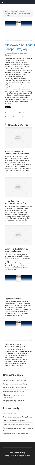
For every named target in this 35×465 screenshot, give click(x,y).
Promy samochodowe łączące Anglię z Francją (17, 417)
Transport (22, 12)
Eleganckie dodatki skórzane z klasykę (15, 380)
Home (6, 12)
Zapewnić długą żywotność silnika (13, 391)
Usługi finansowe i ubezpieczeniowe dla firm (15, 202)
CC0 (17, 458)
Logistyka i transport (13, 298)
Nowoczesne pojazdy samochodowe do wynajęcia (17, 152)
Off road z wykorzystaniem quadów (14, 421)
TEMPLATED (14, 456)
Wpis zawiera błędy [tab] (11, 117)
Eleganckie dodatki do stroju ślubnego (15, 387)
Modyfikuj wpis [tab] (24, 117)
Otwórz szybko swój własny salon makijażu (16, 424)
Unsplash (27, 456)
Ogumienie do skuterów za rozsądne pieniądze (16, 249)
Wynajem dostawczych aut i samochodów (16, 434)
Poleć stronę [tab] (22, 113)
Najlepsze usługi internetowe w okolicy (15, 384)
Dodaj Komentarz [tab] (10, 113)
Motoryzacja (13, 12)
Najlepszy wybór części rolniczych (13, 401)
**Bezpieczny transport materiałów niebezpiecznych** (18, 345)
